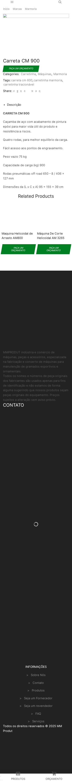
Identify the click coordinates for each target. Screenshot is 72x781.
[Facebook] (17, 91)
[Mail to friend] (28, 91)
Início (6, 8)
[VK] (21, 91)
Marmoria (31, 8)
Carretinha (28, 74)
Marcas (17, 8)
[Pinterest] (24, 91)
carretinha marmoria (48, 80)
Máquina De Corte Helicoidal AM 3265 (50, 236)
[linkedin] (32, 91)
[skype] (39, 91)
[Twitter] (14, 91)
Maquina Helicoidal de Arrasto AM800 (17, 236)
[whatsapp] (36, 91)
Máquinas (44, 74)
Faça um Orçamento (21, 68)
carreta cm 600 (21, 80)
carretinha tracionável (18, 84)
